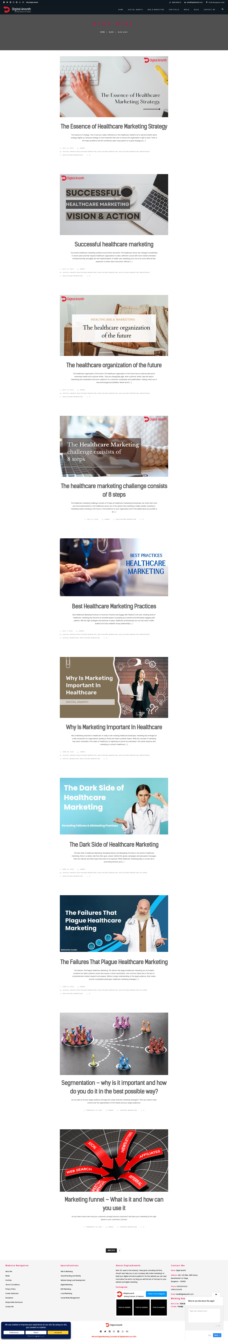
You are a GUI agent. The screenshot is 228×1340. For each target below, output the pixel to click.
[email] (23, 2)
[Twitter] (7, 2)
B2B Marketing (66, 1289)
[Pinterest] (17, 2)
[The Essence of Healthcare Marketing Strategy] (114, 87)
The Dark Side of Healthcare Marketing (114, 845)
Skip (209, 1335)
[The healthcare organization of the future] (114, 326)
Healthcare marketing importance (134, 151)
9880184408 (176, 1290)
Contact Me (209, 9)
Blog (196, 9)
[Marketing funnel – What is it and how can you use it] (114, 1166)
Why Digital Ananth (32, 2)
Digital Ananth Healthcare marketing (80, 151)
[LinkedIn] (11, 2)
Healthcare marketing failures (133, 872)
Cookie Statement (12, 1293)
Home (120, 9)
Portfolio (8, 1280)
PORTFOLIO (174, 9)
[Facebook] (4, 2)
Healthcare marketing (108, 151)
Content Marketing (128, 1110)
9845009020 (182, 1286)
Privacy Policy (10, 1289)
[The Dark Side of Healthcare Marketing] (114, 807)
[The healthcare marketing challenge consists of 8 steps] (114, 447)
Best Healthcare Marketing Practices (114, 607)
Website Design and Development (73, 1280)
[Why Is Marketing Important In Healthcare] (114, 688)
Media (186, 9)
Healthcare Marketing (73, 155)
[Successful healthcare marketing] (114, 205)
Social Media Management (70, 1298)
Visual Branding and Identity (71, 1276)
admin (82, 148)
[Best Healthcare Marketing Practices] (114, 567)
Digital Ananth (135, 9)
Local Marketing (66, 1293)
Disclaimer (9, 1298)
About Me (8, 1272)
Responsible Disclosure (14, 1302)
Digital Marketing (71, 638)
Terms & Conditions (12, 1285)
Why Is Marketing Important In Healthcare (114, 728)
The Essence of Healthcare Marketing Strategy (114, 127)
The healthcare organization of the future (114, 366)
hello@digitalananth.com (195, 2)
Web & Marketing (156, 9)
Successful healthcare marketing (114, 245)
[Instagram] (14, 2)
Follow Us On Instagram (156, 1294)
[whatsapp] (20, 2)
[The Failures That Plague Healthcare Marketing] (114, 924)
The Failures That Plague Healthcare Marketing (114, 962)
